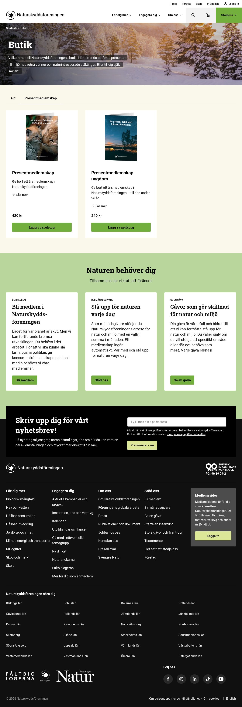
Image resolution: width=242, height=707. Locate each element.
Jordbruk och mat (19, 532)
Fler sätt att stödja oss (161, 549)
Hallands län (72, 614)
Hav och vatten (17, 507)
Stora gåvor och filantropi (163, 532)
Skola (199, 3)
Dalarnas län (129, 603)
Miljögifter (13, 549)
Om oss (173, 15)
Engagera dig (148, 15)
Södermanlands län (191, 635)
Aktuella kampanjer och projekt (70, 501)
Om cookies (211, 698)
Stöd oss (227, 15)
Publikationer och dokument (119, 524)
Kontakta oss (108, 541)
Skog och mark (17, 557)
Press (174, 3)
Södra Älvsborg (16, 645)
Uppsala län (71, 645)
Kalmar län (13, 624)
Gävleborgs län (16, 614)
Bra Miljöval (107, 549)
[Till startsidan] (36, 15)
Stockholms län (131, 635)
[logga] (45, 676)
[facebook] (168, 679)
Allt (13, 98)
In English (213, 3)
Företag (186, 3)
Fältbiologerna (63, 568)
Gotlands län (186, 603)
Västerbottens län (190, 645)
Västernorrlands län (19, 656)
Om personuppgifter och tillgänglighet (174, 698)
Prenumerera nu (142, 445)
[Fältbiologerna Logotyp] (20, 676)
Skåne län (70, 635)
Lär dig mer (120, 15)
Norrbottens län (188, 624)
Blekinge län (14, 603)
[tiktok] (208, 679)
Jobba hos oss (109, 532)
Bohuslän (70, 603)
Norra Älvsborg (131, 624)
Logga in (213, 536)
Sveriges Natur (109, 557)
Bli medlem (25, 380)
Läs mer (22, 195)
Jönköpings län (188, 614)
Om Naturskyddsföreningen (119, 499)
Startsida (11, 28)
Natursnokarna (63, 560)
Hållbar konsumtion (20, 516)
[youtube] (221, 679)
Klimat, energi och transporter (28, 541)
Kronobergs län (74, 624)
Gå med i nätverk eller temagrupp (68, 540)
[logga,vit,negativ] (75, 676)
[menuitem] (174, 4)
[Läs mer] (42, 137)
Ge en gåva (182, 380)
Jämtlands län (130, 614)
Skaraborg (13, 635)
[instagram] (181, 679)
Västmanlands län (76, 656)
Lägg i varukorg (42, 227)
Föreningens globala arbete (118, 507)
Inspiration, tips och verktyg (72, 513)
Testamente (153, 541)
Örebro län (128, 656)
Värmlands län (130, 645)
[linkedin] (194, 679)
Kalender (59, 521)
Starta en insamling (159, 524)
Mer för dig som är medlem (72, 576)
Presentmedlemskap (41, 98)
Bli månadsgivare (157, 507)
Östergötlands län (190, 656)
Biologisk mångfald (20, 499)
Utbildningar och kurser (69, 529)
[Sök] (193, 15)
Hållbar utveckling (19, 524)
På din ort (59, 551)
